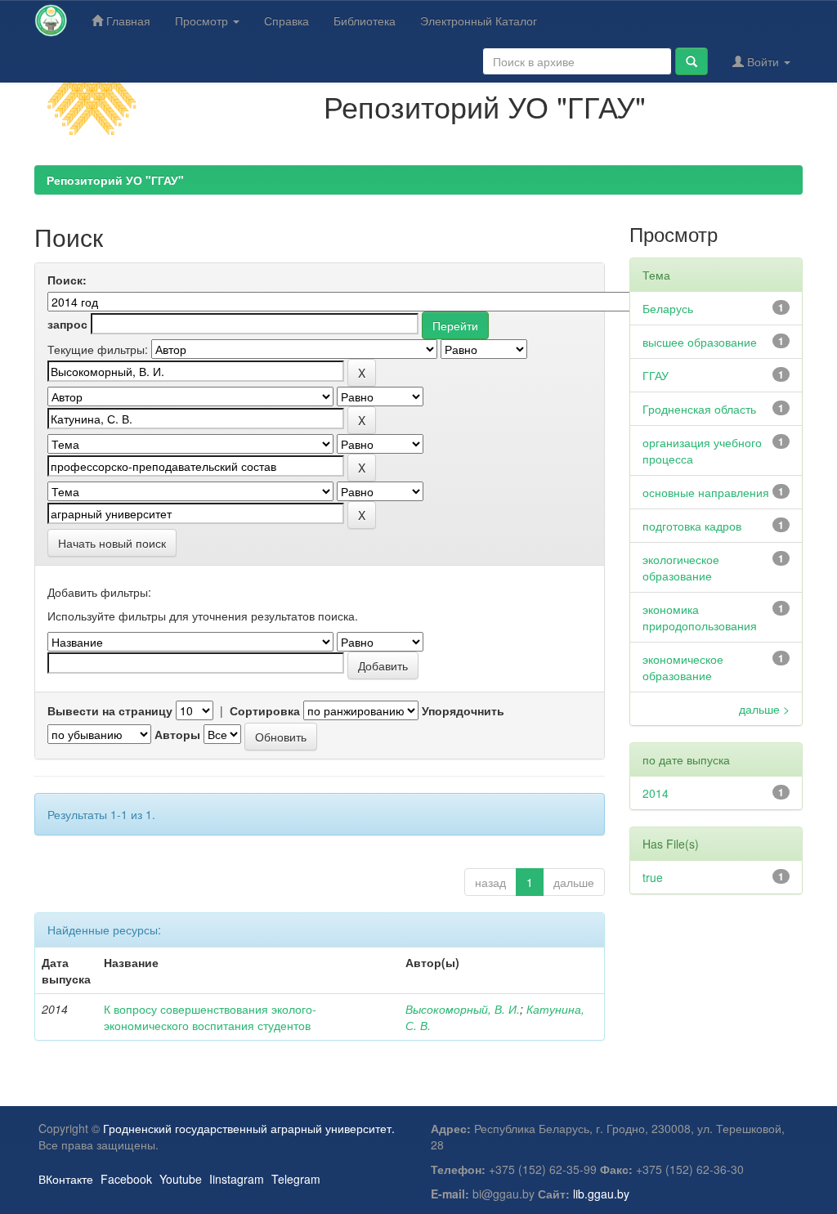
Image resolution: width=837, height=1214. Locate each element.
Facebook (126, 1179)
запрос (67, 324)
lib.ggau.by (601, 1193)
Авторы (177, 734)
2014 (655, 793)
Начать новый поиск (112, 543)
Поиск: (67, 279)
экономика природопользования (699, 617)
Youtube (180, 1179)
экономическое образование (682, 667)
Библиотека (364, 20)
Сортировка (265, 710)
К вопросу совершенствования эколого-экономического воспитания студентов (210, 1017)
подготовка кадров (691, 525)
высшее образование (699, 342)
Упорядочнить (463, 710)
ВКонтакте (65, 1179)
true (652, 877)
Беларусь (667, 308)
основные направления (705, 492)
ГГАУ (655, 375)
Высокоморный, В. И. (462, 1009)
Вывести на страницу (109, 710)
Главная (126, 20)
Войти (763, 61)
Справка (286, 20)
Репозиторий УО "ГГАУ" (115, 180)
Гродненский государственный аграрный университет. (249, 1128)
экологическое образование (680, 567)
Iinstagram (236, 1179)
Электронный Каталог (478, 20)
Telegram (295, 1179)
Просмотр (203, 20)
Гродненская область (699, 409)
